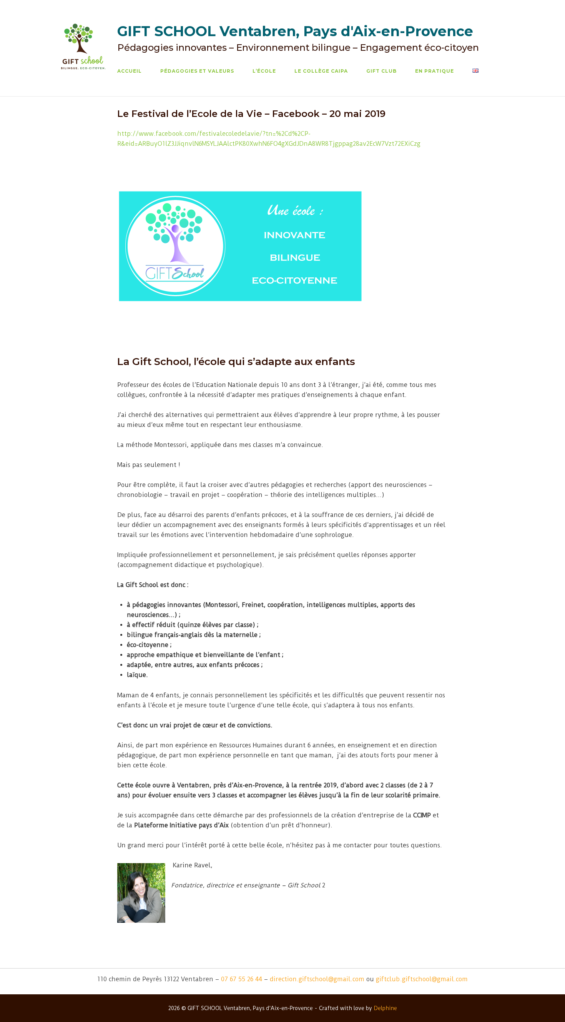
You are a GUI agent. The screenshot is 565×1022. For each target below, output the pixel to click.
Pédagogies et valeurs (197, 71)
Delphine (385, 1008)
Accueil (129, 71)
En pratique (434, 71)
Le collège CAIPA (321, 71)
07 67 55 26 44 (241, 979)
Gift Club (381, 71)
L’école (264, 71)
